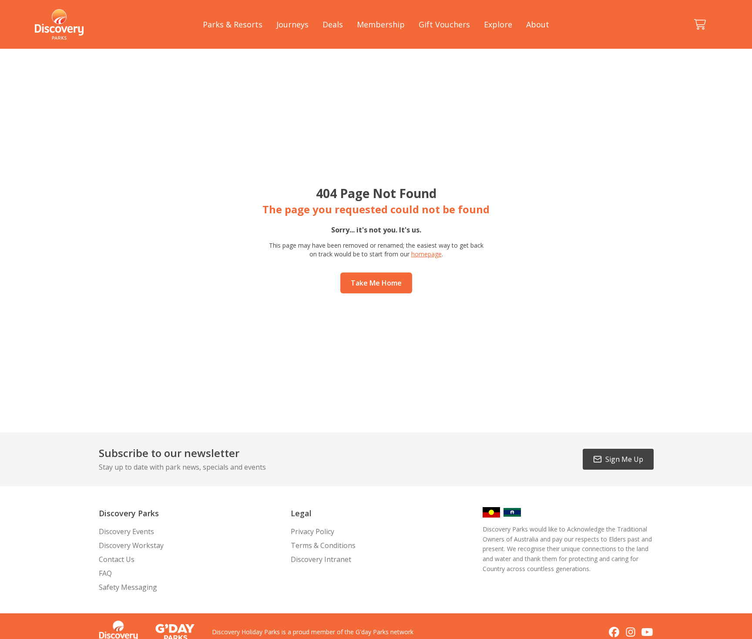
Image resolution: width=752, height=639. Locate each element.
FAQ (105, 573)
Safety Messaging (128, 587)
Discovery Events (126, 531)
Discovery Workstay (131, 545)
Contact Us (116, 559)
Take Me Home (376, 283)
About (537, 24)
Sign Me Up (624, 459)
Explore (498, 24)
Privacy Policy (312, 531)
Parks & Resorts (232, 24)
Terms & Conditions (323, 545)
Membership (381, 24)
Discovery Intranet (321, 559)
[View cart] (699, 24)
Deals (332, 24)
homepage (426, 254)
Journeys (292, 24)
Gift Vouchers (444, 24)
